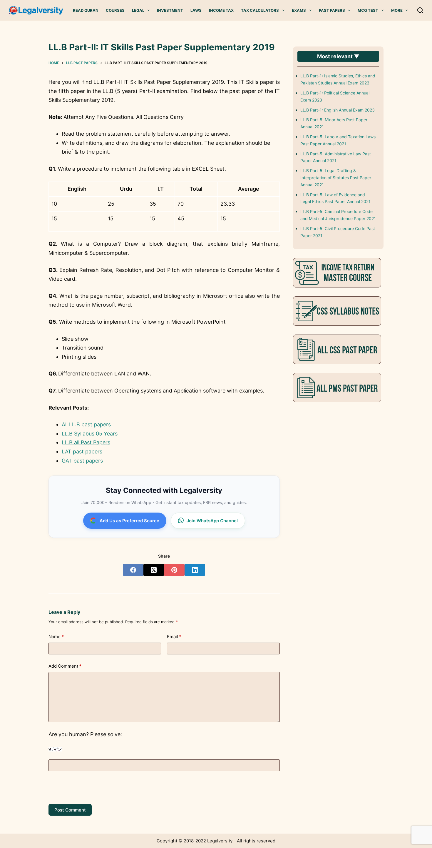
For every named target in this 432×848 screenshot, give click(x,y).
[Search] (420, 10)
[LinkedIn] (195, 570)
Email (174, 636)
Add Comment (64, 666)
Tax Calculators (260, 10)
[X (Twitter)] (153, 570)
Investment (170, 10)
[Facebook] (133, 570)
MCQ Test (368, 10)
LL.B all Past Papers (86, 442)
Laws (196, 10)
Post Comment (70, 810)
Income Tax (221, 10)
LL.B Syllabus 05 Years (90, 433)
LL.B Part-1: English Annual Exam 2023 (337, 109)
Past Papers (332, 10)
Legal (138, 10)
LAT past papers (82, 451)
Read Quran (85, 10)
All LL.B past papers (86, 424)
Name (56, 636)
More (397, 10)
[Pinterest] (174, 570)
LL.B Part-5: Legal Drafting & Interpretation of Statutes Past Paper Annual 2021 (335, 177)
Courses (115, 10)
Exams (299, 10)
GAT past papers (82, 461)
